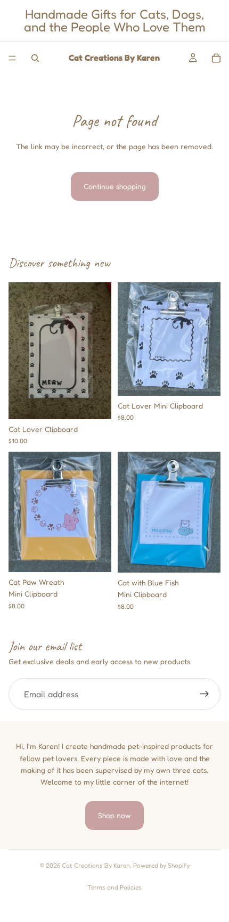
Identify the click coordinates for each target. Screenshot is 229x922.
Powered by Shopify (161, 865)
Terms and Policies (114, 887)
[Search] (35, 58)
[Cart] (216, 58)
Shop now (114, 815)
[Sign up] (204, 694)
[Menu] (12, 58)
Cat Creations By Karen (96, 865)
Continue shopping (115, 186)
